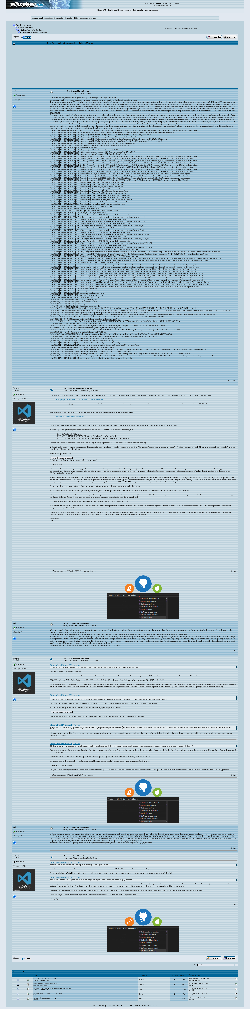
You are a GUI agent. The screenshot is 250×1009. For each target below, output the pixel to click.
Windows (23, 30)
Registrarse (137, 10)
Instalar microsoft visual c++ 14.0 (45, 998)
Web (104, 10)
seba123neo (196, 980)
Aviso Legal (103, 1006)
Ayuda (114, 10)
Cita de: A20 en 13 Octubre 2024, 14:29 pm (65, 862)
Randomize (40, 30)
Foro (100, 10)
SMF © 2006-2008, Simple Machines (142, 1006)
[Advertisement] (125, 66)
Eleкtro (16, 388)
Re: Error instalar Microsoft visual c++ (78, 389)
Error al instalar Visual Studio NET (45, 984)
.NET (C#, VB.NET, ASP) (41, 980)
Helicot (141, 980)
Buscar (121, 10)
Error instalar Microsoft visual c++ (34, 33)
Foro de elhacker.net (23, 25)
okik (140, 989)
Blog (109, 10)
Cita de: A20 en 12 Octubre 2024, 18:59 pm (65, 665)
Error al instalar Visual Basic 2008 (45, 979)
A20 (14, 91)
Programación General (40, 985)
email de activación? (168, 5)
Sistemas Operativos (25, 28)
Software (36, 995)
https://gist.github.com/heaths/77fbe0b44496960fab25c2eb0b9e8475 (79, 400)
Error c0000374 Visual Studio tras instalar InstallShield (52, 988)
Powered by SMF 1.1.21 (117, 1006)
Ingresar (171, 3)
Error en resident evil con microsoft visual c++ (49, 993)
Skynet (141, 994)
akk (140, 999)
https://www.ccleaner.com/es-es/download (70, 417)
